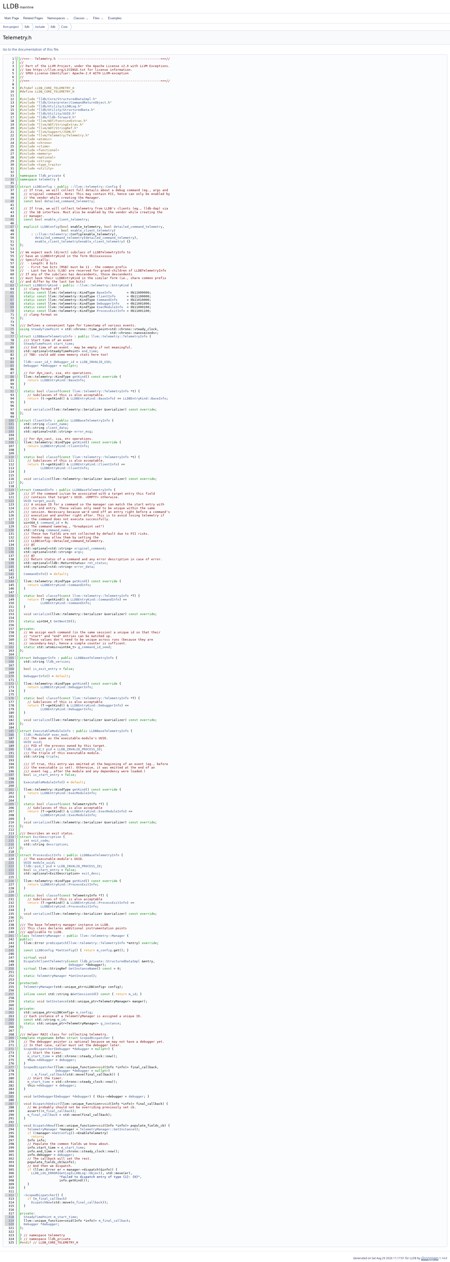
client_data (56, 427)
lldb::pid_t (34, 749)
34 (9, 179)
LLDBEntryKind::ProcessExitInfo (69, 884)
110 (9, 457)
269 (9, 1038)
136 (9, 552)
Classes (79, 18)
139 (9, 563)
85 (9, 365)
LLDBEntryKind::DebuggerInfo (66, 687)
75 (9, 329)
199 (9, 782)
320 (9, 1224)
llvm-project (11, 27)
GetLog (65, 1173)
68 (9, 303)
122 (9, 501)
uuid (37, 742)
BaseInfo (104, 292)
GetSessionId (83, 994)
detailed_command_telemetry (68, 201)
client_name (56, 424)
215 (9, 840)
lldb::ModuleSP (37, 734)
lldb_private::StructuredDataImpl (110, 961)
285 (9, 1096)
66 (9, 296)
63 (9, 285)
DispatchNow (43, 1125)
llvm (42, 234)
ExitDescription (47, 837)
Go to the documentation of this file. (31, 49)
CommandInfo (107, 300)
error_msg (82, 431)
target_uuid (43, 501)
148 (9, 595)
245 (9, 950)
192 (9, 756)
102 (9, 427)
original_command (89, 548)
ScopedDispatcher (95, 1038)
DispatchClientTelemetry (45, 961)
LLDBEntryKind (45, 285)
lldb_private (50, 175)
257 (9, 994)
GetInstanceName (83, 968)
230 (9, 895)
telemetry (47, 179)
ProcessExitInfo (111, 311)
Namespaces (56, 18)
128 (9, 522)
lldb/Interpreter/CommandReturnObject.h (74, 102)
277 (9, 1067)
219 (9, 855)
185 (9, 731)
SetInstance (56, 1001)
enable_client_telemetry (65, 219)
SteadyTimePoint (45, 329)
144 (9, 581)
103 (9, 431)
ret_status (96, 563)
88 (9, 376)
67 (9, 300)
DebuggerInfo (108, 303)
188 (9, 742)
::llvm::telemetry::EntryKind (102, 285)
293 (9, 1125)
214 (9, 837)
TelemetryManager (46, 935)
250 (9, 968)
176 (9, 698)
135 (9, 548)
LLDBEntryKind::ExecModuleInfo (68, 793)
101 (9, 424)
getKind (79, 376)
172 (9, 683)
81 (9, 351)
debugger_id (64, 362)
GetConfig (65, 950)
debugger (49, 365)
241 (9, 935)
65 (9, 292)
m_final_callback (50, 1074)
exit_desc (90, 873)
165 (9, 658)
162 (9, 647)
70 (9, 311)
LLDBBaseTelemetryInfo (52, 336)
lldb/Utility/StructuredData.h (66, 110)
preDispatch (56, 943)
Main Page (11, 18)
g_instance (110, 1023)
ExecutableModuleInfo (52, 731)
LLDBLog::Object (86, 1173)
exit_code (39, 840)
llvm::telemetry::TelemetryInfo (119, 336)
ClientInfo (106, 296)
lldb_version (57, 661)
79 (9, 343)
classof (52, 391)
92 (9, 391)
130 (9, 530)
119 (9, 490)
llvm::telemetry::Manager (102, 935)
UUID (27, 501)
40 (9, 201)
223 (9, 870)
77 (9, 336)
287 (9, 1103)
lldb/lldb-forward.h (56, 117)
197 (9, 775)
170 (9, 676)
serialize (41, 409)
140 (9, 566)
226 (9, 881)
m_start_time (38, 1056)
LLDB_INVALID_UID (95, 362)
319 (9, 1220)
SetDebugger (43, 1096)
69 (9, 307)
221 (9, 862)
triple (51, 756)
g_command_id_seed (94, 647)
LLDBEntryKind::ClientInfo (64, 446)
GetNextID (62, 621)
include (40, 27)
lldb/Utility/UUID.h (56, 113)
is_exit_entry (45, 669)
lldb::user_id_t (38, 362)
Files (96, 18)
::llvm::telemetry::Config (94, 186)
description (56, 844)
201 (9, 789)
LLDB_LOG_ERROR (44, 1173)
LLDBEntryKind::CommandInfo (65, 585)
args (78, 552)
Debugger (31, 365)
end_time (89, 351)
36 (9, 186)
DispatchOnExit (46, 1103)
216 (9, 844)
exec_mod (59, 734)
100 (9, 420)
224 (9, 873)
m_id (132, 994)
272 (9, 1049)
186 (9, 734)
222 (9, 866)
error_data (83, 566)
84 (9, 362)
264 (9, 1019)
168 (9, 669)
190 (9, 749)
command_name (57, 530)
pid (49, 749)
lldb (27, 27)
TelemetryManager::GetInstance (107, 1129)
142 (9, 574)
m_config (104, 950)
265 (9, 1023)
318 (9, 1217)
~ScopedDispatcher (40, 1195)
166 (9, 661)
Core (64, 27)
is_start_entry (46, 775)
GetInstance (81, 976)
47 (9, 226)
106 (9, 442)
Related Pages (33, 18)
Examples (115, 18)
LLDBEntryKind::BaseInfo (62, 380)
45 (9, 219)
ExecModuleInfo (110, 307)
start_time (63, 343)
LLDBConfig (42, 186)
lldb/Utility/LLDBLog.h (59, 106)
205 (9, 804)
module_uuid (43, 862)
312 (9, 1195)
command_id (50, 522)
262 (9, 1012)
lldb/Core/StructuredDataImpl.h (67, 99)
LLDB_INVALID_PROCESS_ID (79, 749)
